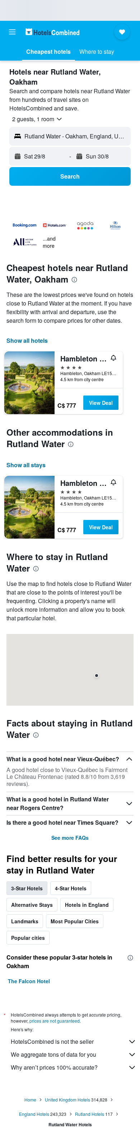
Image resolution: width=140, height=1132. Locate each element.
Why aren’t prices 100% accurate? (54, 1067)
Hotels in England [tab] (87, 904)
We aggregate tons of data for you (53, 1054)
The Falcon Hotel (29, 981)
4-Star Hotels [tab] (71, 888)
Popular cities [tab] (28, 937)
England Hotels (34, 1114)
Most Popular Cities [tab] (75, 921)
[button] (12, 32)
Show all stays (26, 465)
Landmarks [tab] (24, 921)
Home (30, 1100)
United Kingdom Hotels (67, 1100)
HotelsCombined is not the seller (52, 1041)
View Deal (101, 402)
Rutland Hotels (89, 1114)
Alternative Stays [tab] (32, 904)
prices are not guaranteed (54, 1021)
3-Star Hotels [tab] (27, 888)
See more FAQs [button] (70, 837)
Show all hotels (27, 340)
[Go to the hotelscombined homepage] (52, 31)
